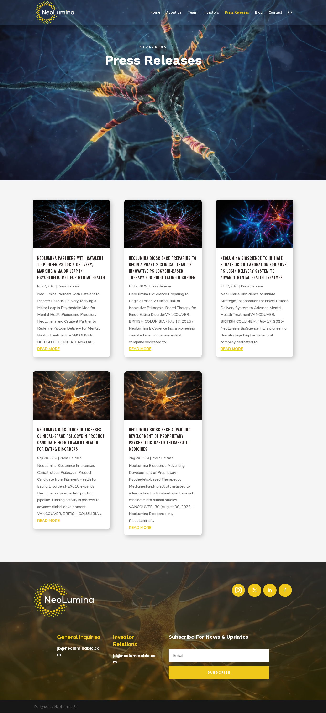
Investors (211, 13)
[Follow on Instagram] (238, 590)
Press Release (69, 286)
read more (48, 348)
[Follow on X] (254, 590)
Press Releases (237, 13)
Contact (275, 13)
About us (173, 13)
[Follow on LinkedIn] (270, 590)
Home (155, 13)
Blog (259, 13)
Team (192, 13)
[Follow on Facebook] (285, 590)
